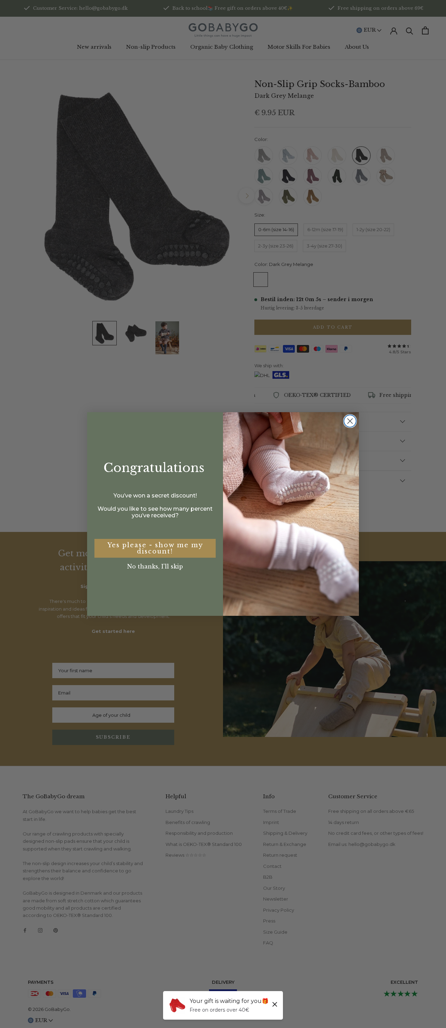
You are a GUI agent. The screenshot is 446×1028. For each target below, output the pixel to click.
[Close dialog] (350, 421)
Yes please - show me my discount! (155, 548)
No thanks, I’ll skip (155, 566)
